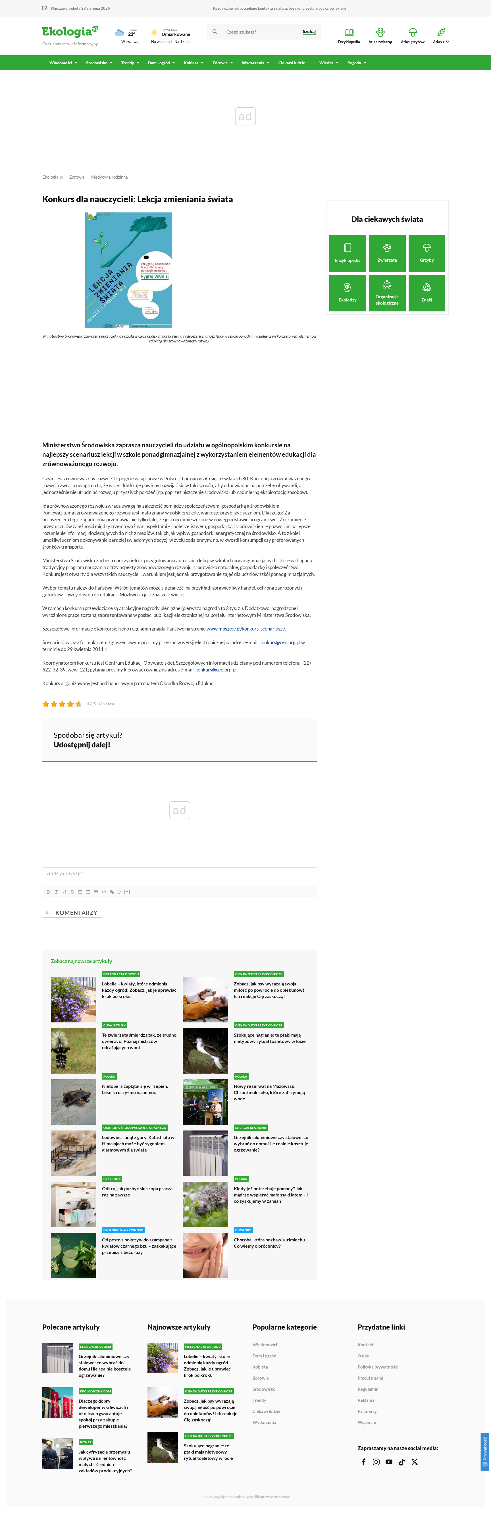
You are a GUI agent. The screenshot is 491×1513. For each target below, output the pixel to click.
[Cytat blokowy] (96, 891)
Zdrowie (77, 176)
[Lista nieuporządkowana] (88, 891)
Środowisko (264, 1389)
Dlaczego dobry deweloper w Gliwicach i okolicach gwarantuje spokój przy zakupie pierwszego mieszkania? (103, 1413)
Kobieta (260, 1367)
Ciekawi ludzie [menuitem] (291, 62)
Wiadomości (265, 1345)
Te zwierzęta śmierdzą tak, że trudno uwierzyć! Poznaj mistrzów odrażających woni (139, 1041)
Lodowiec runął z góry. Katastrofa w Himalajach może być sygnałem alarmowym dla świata (138, 1143)
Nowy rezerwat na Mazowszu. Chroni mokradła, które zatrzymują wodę (269, 1092)
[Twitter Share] (284, 739)
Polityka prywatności (378, 1367)
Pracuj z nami (370, 1378)
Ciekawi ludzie (266, 1411)
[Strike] (72, 891)
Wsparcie (367, 1422)
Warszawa (129, 41)
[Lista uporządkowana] (80, 891)
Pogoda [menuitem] (354, 62)
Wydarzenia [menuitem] (253, 62)
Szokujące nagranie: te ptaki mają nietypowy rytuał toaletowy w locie (270, 1038)
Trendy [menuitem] (127, 62)
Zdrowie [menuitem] (220, 62)
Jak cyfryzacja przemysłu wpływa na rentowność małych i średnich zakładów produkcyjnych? (105, 1461)
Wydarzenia (264, 1422)
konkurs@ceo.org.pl (279, 642)
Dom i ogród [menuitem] (159, 62)
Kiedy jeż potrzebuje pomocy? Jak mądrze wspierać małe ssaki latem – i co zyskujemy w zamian (271, 1195)
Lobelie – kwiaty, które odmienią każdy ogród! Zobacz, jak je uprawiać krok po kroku (139, 990)
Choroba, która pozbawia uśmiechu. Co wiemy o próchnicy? (270, 1243)
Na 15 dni (182, 41)
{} (119, 891)
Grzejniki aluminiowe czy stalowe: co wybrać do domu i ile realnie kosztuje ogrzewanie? (271, 1143)
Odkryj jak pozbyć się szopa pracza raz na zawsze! (137, 1191)
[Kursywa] (56, 891)
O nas (363, 1356)
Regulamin (368, 1389)
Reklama (366, 1400)
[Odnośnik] (112, 891)
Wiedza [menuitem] (326, 62)
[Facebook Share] (269, 739)
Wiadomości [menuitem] (60, 62)
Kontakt (366, 1345)
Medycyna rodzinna (109, 176)
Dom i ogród (264, 1356)
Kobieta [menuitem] (191, 62)
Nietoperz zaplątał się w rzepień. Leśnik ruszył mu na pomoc (135, 1089)
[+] (127, 891)
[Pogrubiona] (48, 891)
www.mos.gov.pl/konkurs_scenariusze (246, 629)
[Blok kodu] (104, 891)
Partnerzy (367, 1411)
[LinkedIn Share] (299, 739)
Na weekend (161, 41)
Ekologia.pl (52, 176)
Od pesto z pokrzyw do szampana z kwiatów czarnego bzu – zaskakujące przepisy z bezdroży (139, 1246)
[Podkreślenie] (64, 891)
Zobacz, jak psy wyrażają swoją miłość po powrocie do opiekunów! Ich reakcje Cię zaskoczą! (269, 990)
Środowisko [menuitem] (96, 62)
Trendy (259, 1400)
